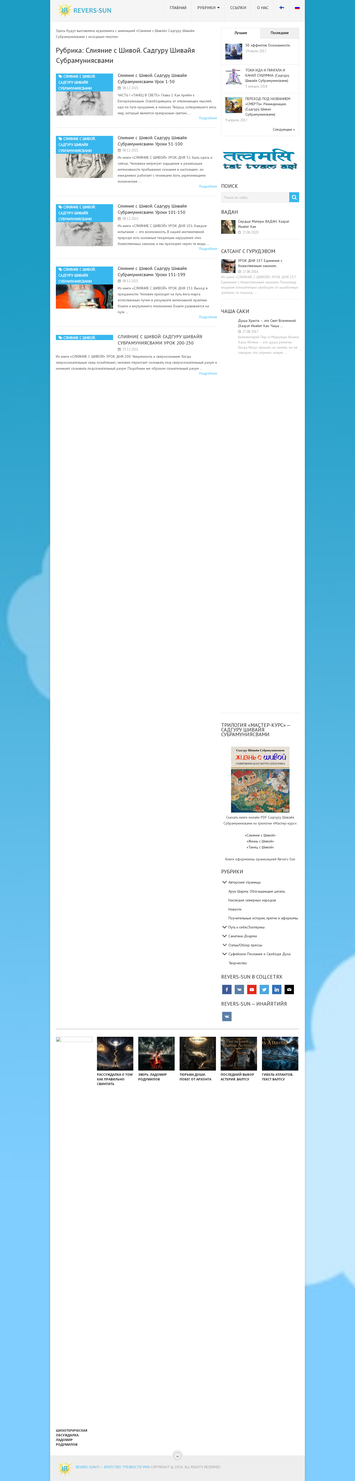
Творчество (237, 963)
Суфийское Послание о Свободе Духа (259, 954)
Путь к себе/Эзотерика (246, 927)
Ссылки (238, 7)
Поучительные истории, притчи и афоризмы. (263, 918)
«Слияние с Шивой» (260, 835)
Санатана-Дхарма (242, 936)
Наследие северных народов (252, 900)
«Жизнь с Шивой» (260, 841)
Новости (234, 909)
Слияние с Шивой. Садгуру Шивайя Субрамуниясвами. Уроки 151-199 (152, 271)
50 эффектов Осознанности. (268, 45)
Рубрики (206, 7)
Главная (178, 7)
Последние (280, 32)
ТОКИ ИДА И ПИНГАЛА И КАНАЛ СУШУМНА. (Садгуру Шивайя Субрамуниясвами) (267, 75)
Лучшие (241, 32)
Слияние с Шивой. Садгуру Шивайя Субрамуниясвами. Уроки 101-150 (152, 209)
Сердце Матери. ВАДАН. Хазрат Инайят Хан (263, 224)
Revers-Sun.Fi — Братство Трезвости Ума (113, 1467)
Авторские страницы (244, 882)
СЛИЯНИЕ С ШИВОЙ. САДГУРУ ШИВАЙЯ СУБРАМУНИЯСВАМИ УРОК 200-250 (160, 340)
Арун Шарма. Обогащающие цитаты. (257, 891)
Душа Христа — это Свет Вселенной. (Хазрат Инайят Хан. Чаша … (267, 323)
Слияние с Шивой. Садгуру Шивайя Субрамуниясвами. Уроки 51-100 (152, 141)
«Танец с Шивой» (260, 847)
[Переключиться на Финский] (282, 10)
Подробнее (208, 118)
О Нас (262, 7)
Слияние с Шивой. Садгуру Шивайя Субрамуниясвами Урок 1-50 (152, 78)
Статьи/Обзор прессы (245, 945)
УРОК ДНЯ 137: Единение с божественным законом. (260, 263)
